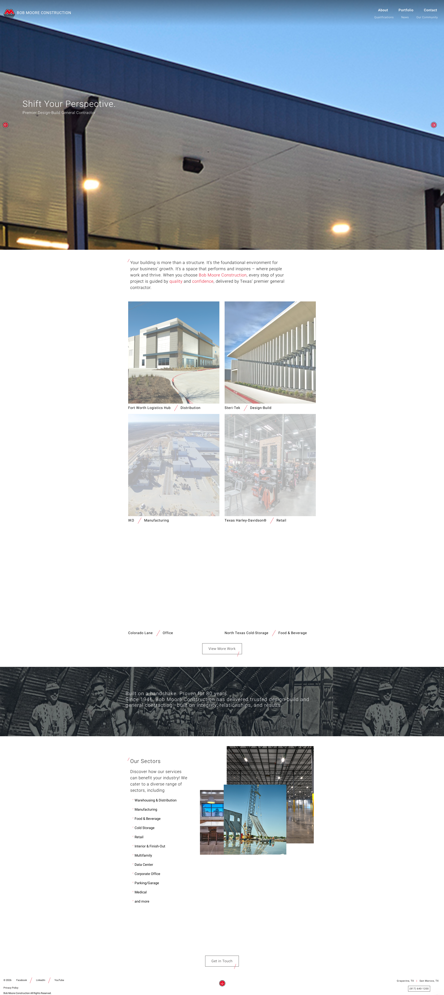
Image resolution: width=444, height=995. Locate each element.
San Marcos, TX (429, 981)
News (405, 17)
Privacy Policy (10, 988)
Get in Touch (222, 961)
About (383, 10)
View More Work (222, 648)
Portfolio (406, 10)
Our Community (427, 17)
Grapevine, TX (405, 981)
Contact (430, 10)
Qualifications (384, 17)
